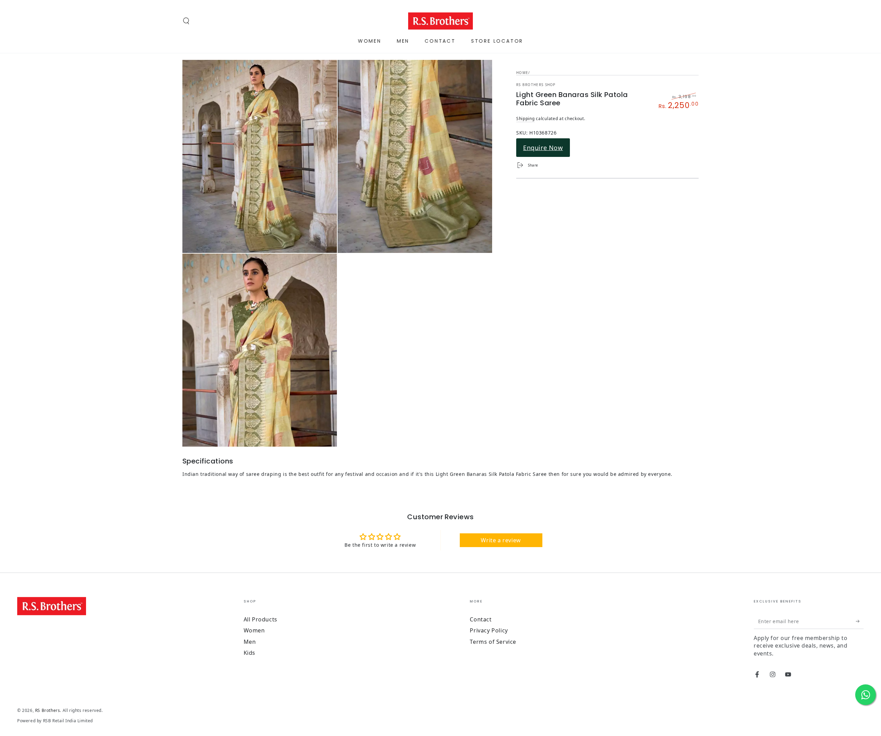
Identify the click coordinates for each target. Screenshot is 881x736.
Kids (249, 653)
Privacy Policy (489, 630)
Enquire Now (543, 147)
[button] (186, 21)
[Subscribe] (860, 621)
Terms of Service (493, 642)
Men (250, 642)
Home (522, 72)
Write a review (501, 540)
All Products (260, 619)
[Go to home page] (440, 21)
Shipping (525, 118)
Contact (480, 619)
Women (254, 630)
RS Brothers (47, 710)
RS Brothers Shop (536, 84)
